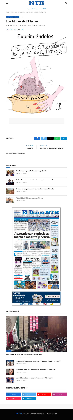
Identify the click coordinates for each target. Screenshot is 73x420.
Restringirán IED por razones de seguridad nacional (24, 354)
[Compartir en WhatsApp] (15, 29)
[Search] (66, 3)
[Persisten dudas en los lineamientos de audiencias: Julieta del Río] (10, 372)
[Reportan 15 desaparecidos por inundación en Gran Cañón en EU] (10, 191)
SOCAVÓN (30, 148)
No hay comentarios (25, 25)
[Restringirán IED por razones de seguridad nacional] (36, 334)
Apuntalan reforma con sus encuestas (52, 148)
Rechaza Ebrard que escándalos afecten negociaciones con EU (34, 180)
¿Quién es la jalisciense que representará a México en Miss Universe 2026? (38, 361)
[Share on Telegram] (22, 29)
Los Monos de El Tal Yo (13, 17)
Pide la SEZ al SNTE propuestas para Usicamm (30, 198)
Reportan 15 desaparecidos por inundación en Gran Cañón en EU (35, 189)
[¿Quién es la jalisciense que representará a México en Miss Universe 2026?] (10, 363)
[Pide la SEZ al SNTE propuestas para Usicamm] (10, 200)
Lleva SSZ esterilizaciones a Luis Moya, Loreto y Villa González (34, 378)
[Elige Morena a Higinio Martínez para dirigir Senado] (10, 173)
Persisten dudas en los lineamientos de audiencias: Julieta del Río (35, 369)
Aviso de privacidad (52, 413)
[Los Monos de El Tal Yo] (36, 114)
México (9, 350)
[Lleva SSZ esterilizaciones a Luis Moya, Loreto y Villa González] (10, 380)
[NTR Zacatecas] (36, 3)
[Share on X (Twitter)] (11, 29)
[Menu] (7, 3)
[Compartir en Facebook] (7, 29)
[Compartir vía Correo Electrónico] (18, 29)
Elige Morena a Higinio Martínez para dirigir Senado (31, 171)
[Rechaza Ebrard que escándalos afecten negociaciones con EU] (10, 182)
